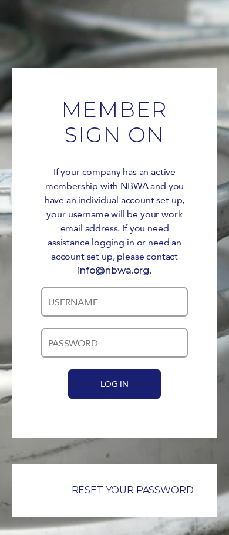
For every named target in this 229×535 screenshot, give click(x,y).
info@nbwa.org (113, 270)
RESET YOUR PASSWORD (133, 490)
